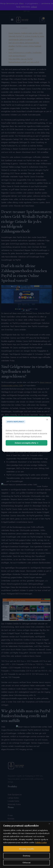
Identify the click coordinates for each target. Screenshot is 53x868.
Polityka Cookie (41, 842)
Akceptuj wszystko (26, 849)
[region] (26, 845)
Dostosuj (26, 855)
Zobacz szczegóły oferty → (26, 443)
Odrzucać (27, 862)
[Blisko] (50, 823)
